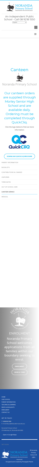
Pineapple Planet (27, 462)
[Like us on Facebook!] (10, 444)
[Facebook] (30, 27)
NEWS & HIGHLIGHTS (8, 407)
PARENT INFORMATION (8, 402)
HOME (3, 397)
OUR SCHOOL (6, 399)
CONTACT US (6, 412)
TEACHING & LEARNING (9, 405)
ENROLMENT (5, 410)
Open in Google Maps (10, 435)
